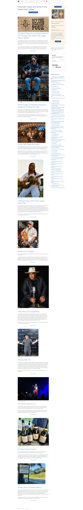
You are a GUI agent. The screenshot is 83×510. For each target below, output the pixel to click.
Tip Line (40, 1)
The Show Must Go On (27, 404)
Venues (26, 1)
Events (22, 1)
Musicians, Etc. (31, 1)
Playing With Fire (24, 360)
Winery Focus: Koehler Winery (29, 487)
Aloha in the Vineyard (26, 251)
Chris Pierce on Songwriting (28, 311)
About (23, 508)
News (37, 1)
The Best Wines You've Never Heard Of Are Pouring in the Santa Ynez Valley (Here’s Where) (33, 35)
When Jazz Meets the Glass (28, 144)
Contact (27, 508)
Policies (19, 508)
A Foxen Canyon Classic (27, 449)
